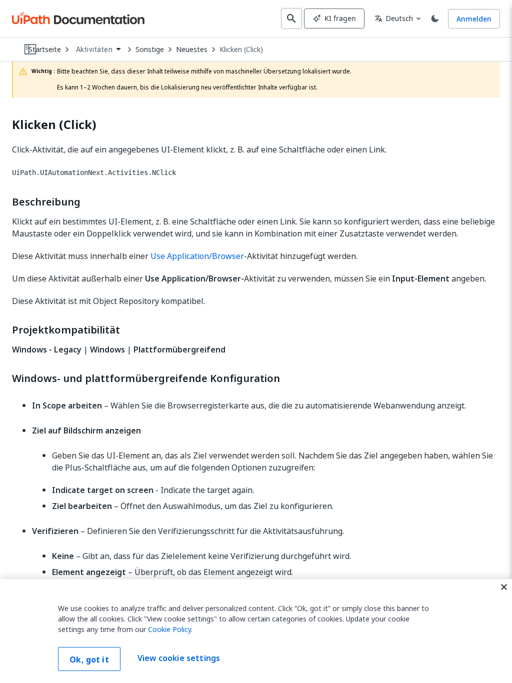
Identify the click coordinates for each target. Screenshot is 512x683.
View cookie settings (179, 658)
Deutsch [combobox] (393, 18)
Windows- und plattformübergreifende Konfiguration (146, 379)
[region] (256, 631)
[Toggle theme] (435, 19)
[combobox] (98, 50)
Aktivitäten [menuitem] (94, 50)
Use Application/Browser (197, 256)
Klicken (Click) (241, 49)
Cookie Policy (169, 629)
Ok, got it (89, 660)
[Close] (504, 587)
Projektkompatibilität (66, 330)
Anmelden (474, 19)
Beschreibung (46, 202)
